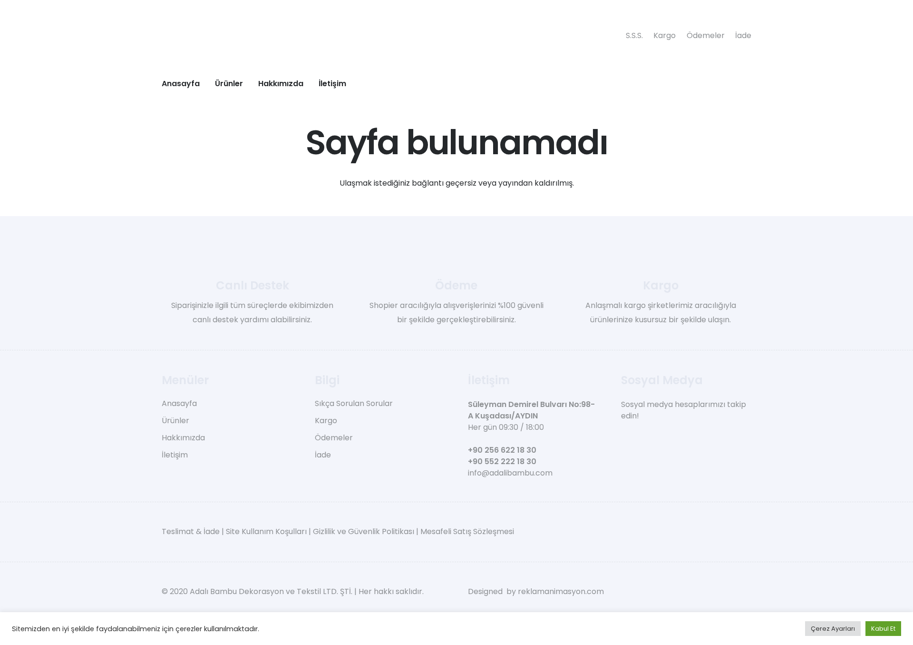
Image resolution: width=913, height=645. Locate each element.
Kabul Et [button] (883, 628)
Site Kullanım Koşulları (266, 531)
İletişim (175, 454)
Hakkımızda (183, 437)
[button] (250, 83)
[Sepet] (721, 83)
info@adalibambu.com (510, 472)
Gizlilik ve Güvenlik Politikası (363, 531)
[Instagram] (641, 438)
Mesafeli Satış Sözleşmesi (467, 531)
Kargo (664, 35)
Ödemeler (706, 35)
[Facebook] (624, 437)
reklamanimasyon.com (561, 591)
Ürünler (175, 420)
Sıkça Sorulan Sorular (354, 403)
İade (743, 35)
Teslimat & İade (191, 531)
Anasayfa (179, 403)
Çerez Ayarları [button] (833, 628)
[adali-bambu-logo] (390, 36)
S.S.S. (634, 35)
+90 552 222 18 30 (502, 461)
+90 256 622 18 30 (502, 450)
